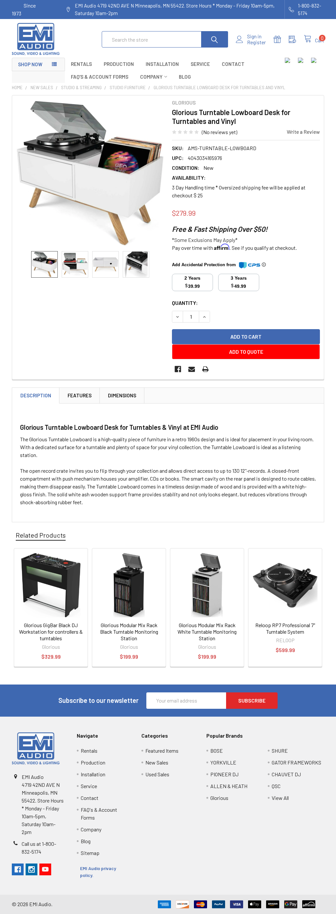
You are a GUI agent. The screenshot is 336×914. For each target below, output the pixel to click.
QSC (276, 786)
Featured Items (161, 750)
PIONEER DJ (224, 774)
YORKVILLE (223, 762)
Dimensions (122, 395)
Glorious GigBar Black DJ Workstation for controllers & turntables (51, 631)
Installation (162, 64)
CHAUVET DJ (286, 774)
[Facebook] (178, 369)
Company (151, 77)
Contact (233, 64)
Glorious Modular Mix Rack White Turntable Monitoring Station (207, 631)
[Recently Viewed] (296, 39)
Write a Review (303, 132)
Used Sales (157, 774)
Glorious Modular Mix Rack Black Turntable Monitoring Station (129, 631)
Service (200, 64)
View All (280, 798)
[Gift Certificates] (281, 39)
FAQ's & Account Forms (99, 77)
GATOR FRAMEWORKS (296, 762)
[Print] (205, 369)
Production (119, 64)
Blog (185, 77)
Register (256, 42)
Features (80, 395)
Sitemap (90, 853)
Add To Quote (246, 351)
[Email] (192, 369)
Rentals (81, 64)
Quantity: (185, 303)
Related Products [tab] (41, 535)
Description (35, 395)
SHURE (280, 750)
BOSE (216, 750)
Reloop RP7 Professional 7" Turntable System (285, 628)
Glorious (219, 798)
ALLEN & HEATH (228, 786)
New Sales (156, 762)
